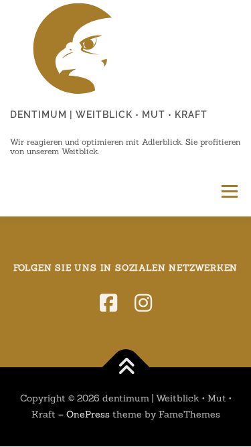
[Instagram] (143, 303)
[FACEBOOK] (108, 303)
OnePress (88, 414)
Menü (228, 191)
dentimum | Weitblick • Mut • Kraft (108, 114)
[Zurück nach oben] (125, 367)
